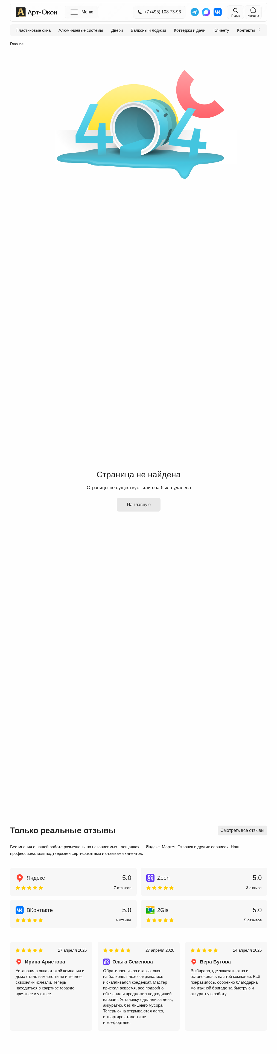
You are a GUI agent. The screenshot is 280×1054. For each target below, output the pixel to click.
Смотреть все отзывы (242, 830)
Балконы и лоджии (148, 30)
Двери (117, 30)
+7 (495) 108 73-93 (162, 12)
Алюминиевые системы (81, 30)
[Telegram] (195, 12)
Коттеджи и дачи (189, 30)
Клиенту (221, 30)
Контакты (246, 30)
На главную (139, 504)
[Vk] (218, 12)
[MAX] (206, 12)
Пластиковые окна (33, 30)
